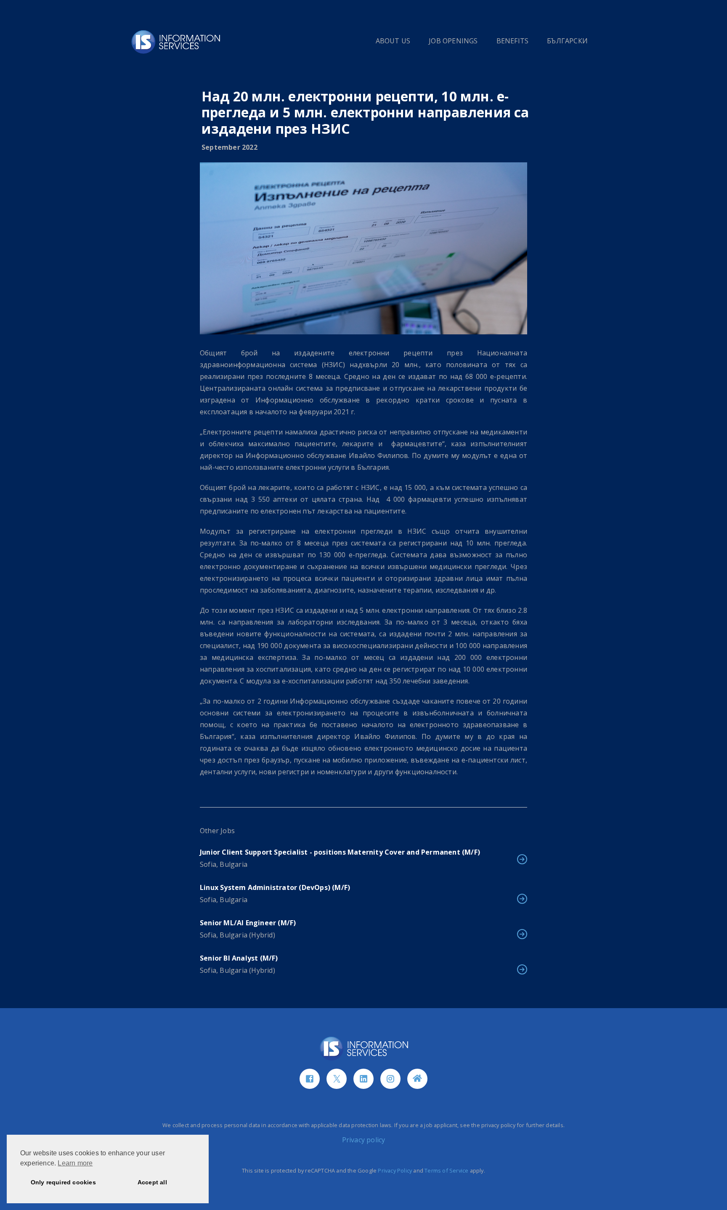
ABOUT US (393, 40)
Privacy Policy (395, 1170)
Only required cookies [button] (63, 1182)
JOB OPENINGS (453, 40)
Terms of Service (446, 1170)
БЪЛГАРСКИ (567, 40)
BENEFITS (512, 40)
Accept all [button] (152, 1182)
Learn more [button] (75, 1163)
